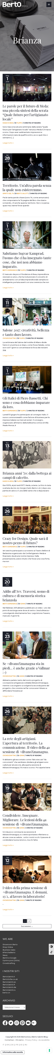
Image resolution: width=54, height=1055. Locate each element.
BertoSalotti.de (9, 987)
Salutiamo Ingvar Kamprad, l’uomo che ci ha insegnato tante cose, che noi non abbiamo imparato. (27, 260)
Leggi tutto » (8, 143)
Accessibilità (44, 1040)
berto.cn (6, 993)
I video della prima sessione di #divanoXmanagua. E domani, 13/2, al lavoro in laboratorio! (25, 892)
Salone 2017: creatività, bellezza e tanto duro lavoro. (26, 332)
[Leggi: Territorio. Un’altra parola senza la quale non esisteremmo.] (27, 167)
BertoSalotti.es (9, 982)
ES (21, 1045)
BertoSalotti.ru (9, 990)
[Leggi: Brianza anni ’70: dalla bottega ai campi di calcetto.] (27, 454)
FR (17, 1045)
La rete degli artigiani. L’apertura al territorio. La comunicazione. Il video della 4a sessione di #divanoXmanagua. (26, 745)
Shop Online (8, 947)
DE (12, 1045)
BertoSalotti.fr (9, 985)
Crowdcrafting (9, 338)
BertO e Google (9, 958)
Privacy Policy (31, 1040)
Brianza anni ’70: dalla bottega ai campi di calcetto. (27, 475)
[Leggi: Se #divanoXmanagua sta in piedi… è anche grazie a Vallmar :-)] (27, 645)
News (5, 955)
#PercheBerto (9, 952)
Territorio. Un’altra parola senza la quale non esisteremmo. (27, 187)
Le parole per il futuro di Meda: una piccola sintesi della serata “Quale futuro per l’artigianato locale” (26, 112)
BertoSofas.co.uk (10, 979)
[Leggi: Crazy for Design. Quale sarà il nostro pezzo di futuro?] (27, 520)
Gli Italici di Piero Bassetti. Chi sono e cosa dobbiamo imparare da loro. (26, 402)
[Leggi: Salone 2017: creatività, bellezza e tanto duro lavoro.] (27, 311)
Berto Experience (10, 270)
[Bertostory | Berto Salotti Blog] (15, 4)
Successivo (27, 926)
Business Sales (9, 950)
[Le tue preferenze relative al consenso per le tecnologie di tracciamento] (49, 1050)
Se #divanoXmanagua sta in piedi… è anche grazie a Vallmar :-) (26, 667)
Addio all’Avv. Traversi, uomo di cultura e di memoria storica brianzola (26, 595)
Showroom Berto (10, 944)
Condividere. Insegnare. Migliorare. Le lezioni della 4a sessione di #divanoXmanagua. (26, 819)
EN (7, 1045)
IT (3, 1045)
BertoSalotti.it (9, 977)
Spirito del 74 (8, 193)
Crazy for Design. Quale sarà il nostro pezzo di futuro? (25, 540)
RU (26, 1045)
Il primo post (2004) (11, 960)
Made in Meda (8, 123)
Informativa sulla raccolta (13, 1052)
